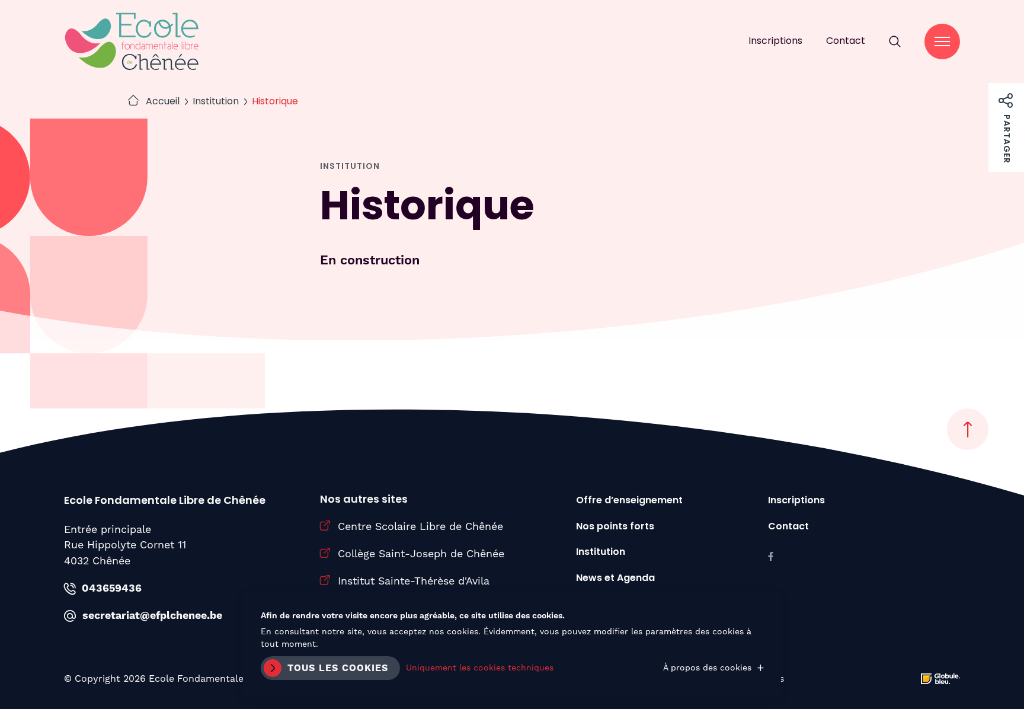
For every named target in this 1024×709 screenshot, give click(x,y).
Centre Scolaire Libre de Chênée (420, 526)
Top (967, 429)
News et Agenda (615, 578)
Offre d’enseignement (629, 501)
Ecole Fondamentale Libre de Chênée (132, 41)
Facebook (770, 556)
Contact (845, 41)
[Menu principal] (942, 41)
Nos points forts (615, 527)
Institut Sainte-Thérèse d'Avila (413, 580)
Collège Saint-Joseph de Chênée (421, 553)
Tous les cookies (337, 668)
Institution (216, 102)
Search (895, 41)
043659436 (112, 588)
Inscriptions (775, 41)
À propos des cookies (707, 667)
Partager (1006, 96)
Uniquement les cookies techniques (479, 667)
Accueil (163, 102)
